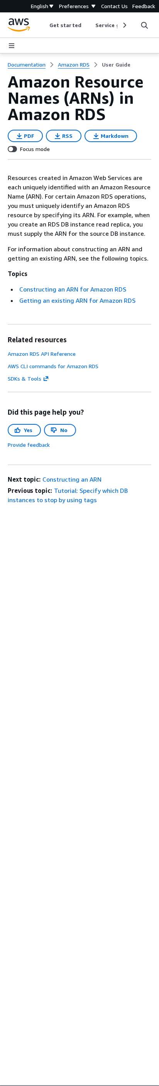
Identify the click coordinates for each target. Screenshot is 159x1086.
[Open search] (144, 25)
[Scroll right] (124, 25)
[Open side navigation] (11, 45)
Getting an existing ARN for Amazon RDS (77, 300)
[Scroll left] (44, 25)
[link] (116, 65)
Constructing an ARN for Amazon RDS (72, 289)
